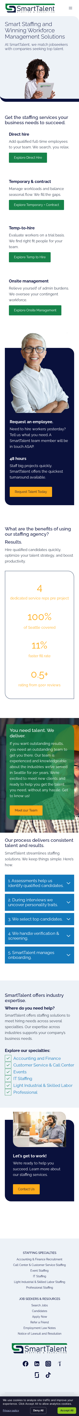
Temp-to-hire (22, 228)
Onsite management (29, 281)
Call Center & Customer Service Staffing (39, 1265)
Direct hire (19, 134)
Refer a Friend (39, 1322)
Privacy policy (11, 1410)
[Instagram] (48, 1363)
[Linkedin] (37, 1363)
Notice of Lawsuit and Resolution (39, 1333)
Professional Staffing (39, 1287)
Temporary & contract (30, 181)
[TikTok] (48, 1375)
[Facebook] (25, 1363)
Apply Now (39, 1316)
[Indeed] (59, 1363)
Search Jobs (39, 1305)
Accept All (66, 1410)
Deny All (38, 1410)
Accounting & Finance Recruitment (39, 1259)
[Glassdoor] (37, 1375)
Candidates (39, 1311)
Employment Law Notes (39, 1328)
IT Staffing (39, 1276)
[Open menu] (70, 8)
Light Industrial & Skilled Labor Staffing (39, 1282)
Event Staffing (39, 1270)
